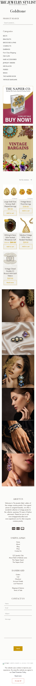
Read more (10, 283)
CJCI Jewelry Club (18, 555)
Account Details (18, 581)
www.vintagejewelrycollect (16, 517)
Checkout (18, 579)
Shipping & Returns (18, 588)
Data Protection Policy (19, 672)
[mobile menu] (2, 2)
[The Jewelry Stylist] (18, 2)
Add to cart (10, 213)
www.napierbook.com (12, 519)
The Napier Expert (18, 560)
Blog (18, 546)
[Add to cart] (15, 186)
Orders (18, 575)
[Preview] (15, 195)
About (18, 544)
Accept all (18, 681)
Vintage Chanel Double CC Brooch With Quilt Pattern (10, 272)
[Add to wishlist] (15, 192)
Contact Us (18, 551)
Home (18, 542)
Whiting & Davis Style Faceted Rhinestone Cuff (10, 237)
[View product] (15, 189)
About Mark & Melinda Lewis (18, 558)
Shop (18, 549)
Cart (18, 577)
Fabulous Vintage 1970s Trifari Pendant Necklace (25, 237)
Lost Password (18, 584)
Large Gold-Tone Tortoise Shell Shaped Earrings (10, 204)
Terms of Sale (18, 590)
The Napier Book (18, 562)
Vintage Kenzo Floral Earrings (26, 203)
